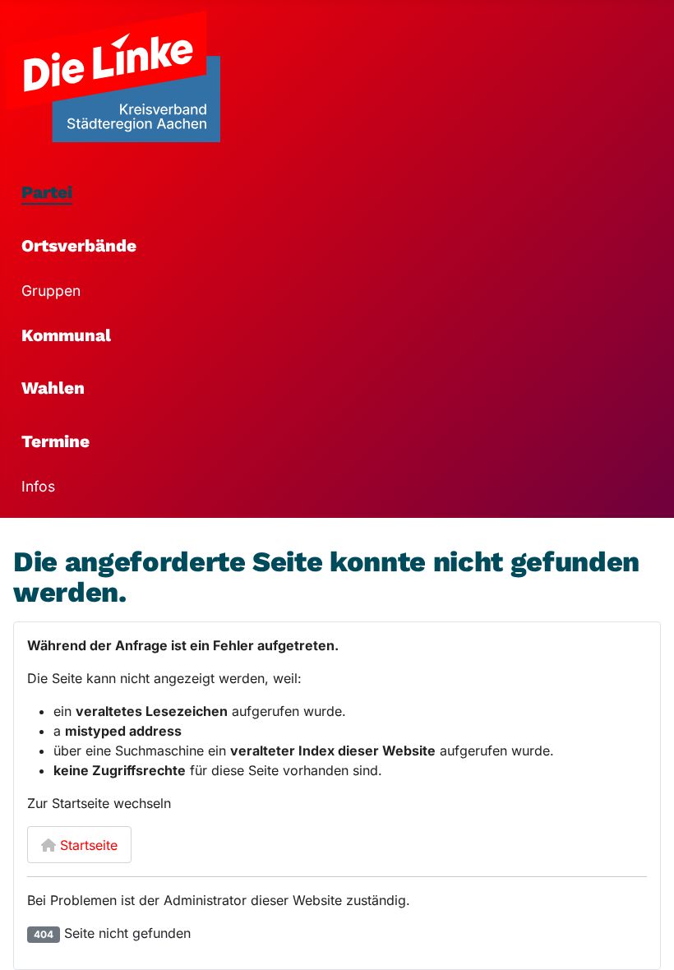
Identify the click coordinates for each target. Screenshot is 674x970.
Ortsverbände (78, 246)
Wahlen (53, 388)
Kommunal (66, 335)
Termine (55, 441)
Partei (46, 192)
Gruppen (51, 290)
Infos (38, 486)
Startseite (87, 845)
